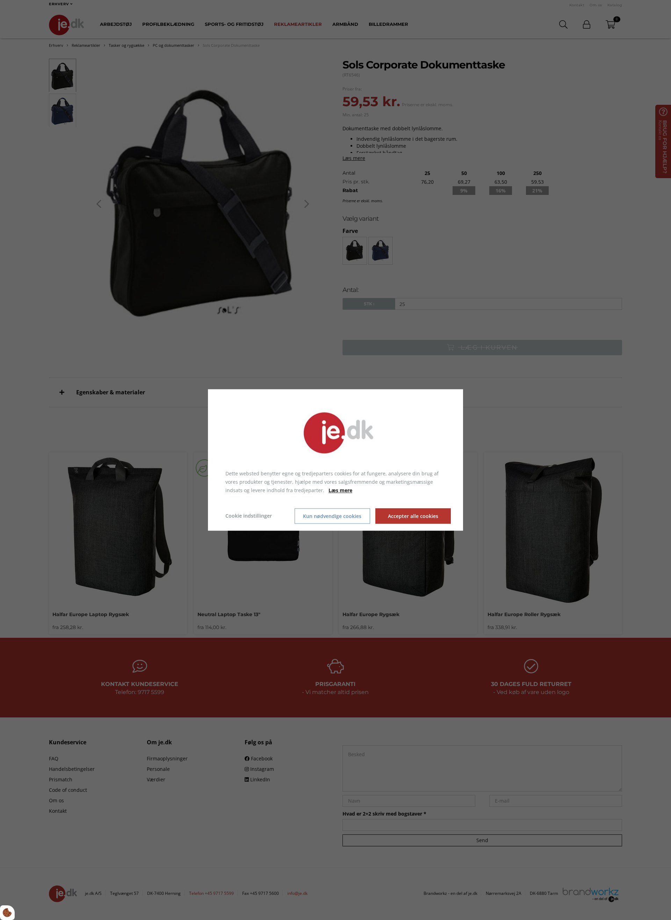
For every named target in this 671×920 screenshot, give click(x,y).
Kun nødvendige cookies (332, 516)
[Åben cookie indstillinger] (7, 912)
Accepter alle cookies (413, 516)
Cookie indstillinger (248, 516)
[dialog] (335, 460)
